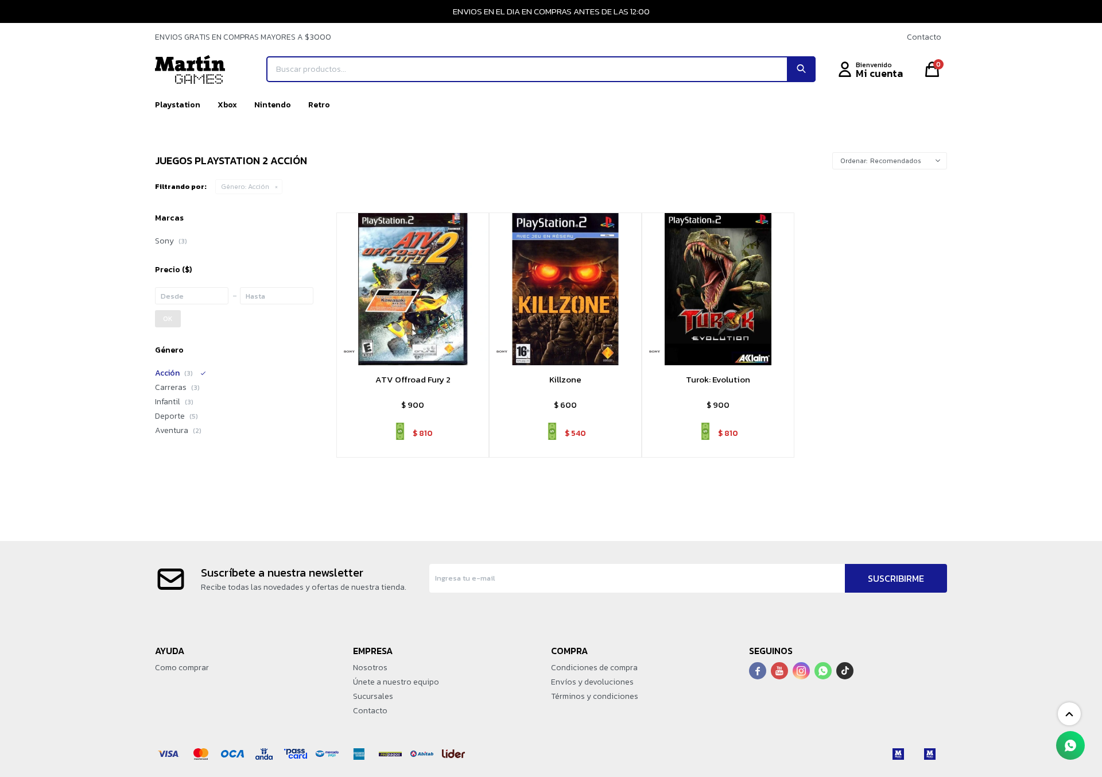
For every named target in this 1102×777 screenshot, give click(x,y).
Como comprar (182, 668)
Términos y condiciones (594, 696)
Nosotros (370, 668)
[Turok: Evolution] (718, 288)
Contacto (924, 37)
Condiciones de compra (594, 668)
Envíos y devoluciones (592, 682)
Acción (245, 186)
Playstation (177, 105)
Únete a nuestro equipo (396, 682)
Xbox (227, 105)
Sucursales (373, 696)
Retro (319, 105)
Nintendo (272, 105)
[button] (801, 69)
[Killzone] (565, 288)
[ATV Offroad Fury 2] (412, 288)
